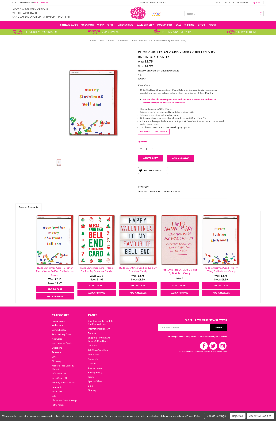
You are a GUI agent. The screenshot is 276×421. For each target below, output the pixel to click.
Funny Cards (58, 320)
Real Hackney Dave (61, 334)
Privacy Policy (95, 372)
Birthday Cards (69, 24)
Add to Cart (55, 289)
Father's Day (58, 404)
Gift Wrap (56, 361)
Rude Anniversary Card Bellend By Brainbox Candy (179, 271)
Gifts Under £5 (59, 373)
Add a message (180, 158)
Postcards (57, 386)
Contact (92, 363)
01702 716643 (41, 2)
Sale (178, 24)
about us (93, 358)
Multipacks (57, 391)
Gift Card (92, 345)
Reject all (237, 416)
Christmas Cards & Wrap (64, 400)
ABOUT (212, 24)
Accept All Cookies (260, 416)
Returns (92, 333)
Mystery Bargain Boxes (63, 382)
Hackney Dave (125, 24)
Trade (91, 376)
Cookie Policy (95, 367)
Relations (56, 352)
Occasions (87, 24)
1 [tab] (138, 302)
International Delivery (99, 328)
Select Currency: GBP (152, 2)
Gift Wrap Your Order (98, 349)
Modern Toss (164, 24)
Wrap (100, 24)
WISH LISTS (242, 2)
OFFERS (201, 24)
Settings (221, 416)
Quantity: (142, 141)
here (147, 127)
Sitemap (92, 390)
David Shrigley (145, 24)
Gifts (110, 24)
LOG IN (217, 2)
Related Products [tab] (28, 207)
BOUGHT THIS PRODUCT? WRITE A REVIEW (159, 191)
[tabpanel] (55, 256)
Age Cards (57, 338)
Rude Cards (57, 325)
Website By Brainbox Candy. (215, 351)
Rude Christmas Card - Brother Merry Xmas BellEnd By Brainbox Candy (55, 271)
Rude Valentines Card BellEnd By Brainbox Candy (138, 269)
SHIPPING (189, 24)
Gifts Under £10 (60, 377)
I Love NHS (94, 354)
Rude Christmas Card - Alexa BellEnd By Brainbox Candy (96, 269)
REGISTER (229, 2)
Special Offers (95, 381)
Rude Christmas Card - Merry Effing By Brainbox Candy (221, 269)
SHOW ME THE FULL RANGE (153, 131)
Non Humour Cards (62, 343)
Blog (90, 385)
